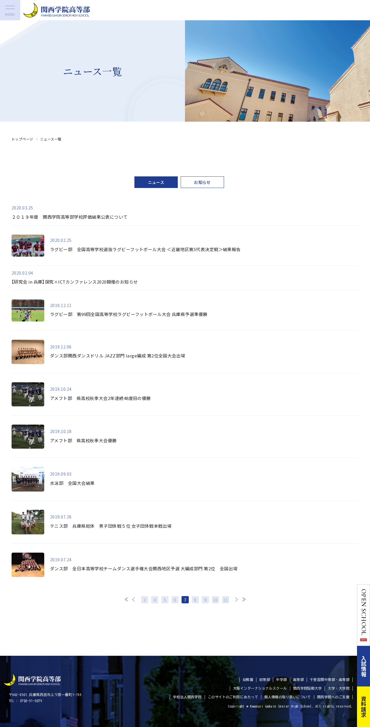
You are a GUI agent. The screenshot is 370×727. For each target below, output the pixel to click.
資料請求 (363, 706)
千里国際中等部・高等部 (329, 679)
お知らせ (202, 182)
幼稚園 (248, 679)
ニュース (156, 182)
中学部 (281, 679)
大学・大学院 (338, 688)
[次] (236, 599)
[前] (134, 599)
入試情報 (363, 666)
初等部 (264, 679)
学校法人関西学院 (187, 697)
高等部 (298, 679)
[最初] (127, 599)
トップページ (22, 138)
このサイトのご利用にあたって (233, 697)
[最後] (244, 599)
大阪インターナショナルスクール (260, 688)
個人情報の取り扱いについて (287, 697)
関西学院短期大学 (307, 688)
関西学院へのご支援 (333, 697)
